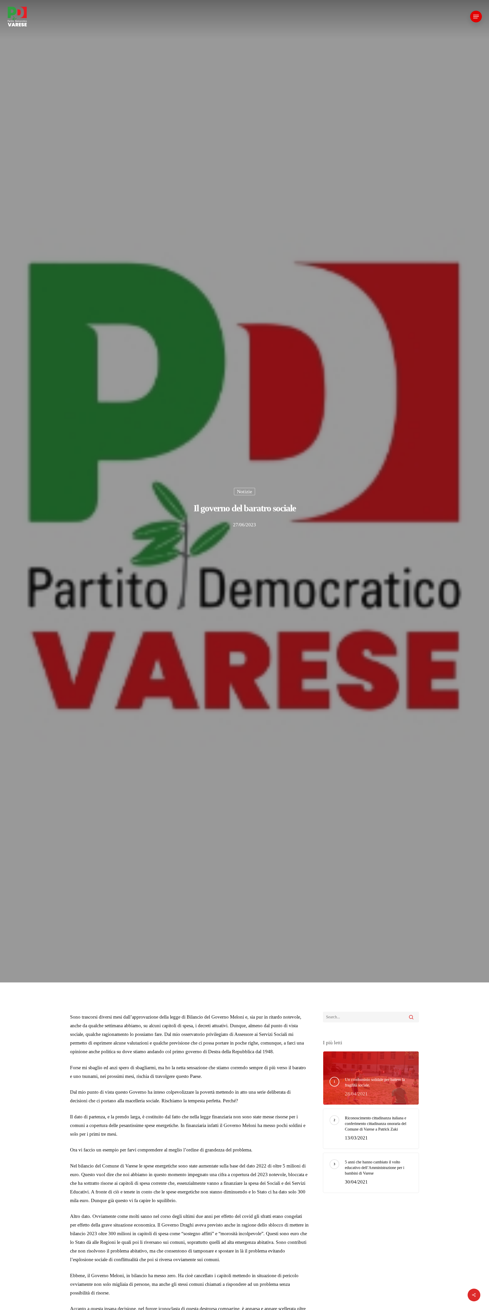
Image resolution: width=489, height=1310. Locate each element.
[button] (476, 16)
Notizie (244, 491)
